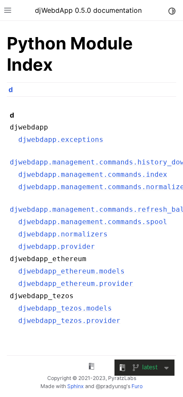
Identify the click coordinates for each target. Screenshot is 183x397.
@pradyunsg (111, 386)
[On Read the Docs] (91, 367)
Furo (137, 386)
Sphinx (75, 386)
